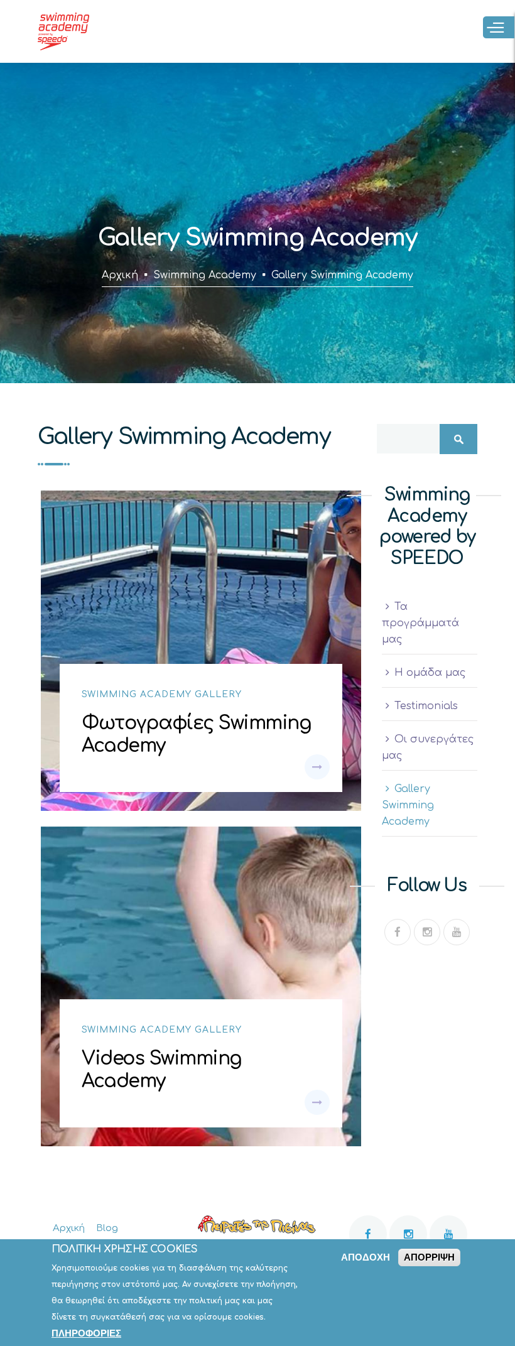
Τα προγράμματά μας (420, 623)
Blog (107, 1228)
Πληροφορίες (86, 1333)
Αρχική (120, 275)
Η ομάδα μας (429, 672)
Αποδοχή (365, 1257)
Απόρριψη (429, 1257)
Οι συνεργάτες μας (428, 747)
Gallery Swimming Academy (408, 805)
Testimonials (426, 706)
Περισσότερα (317, 766)
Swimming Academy (204, 275)
